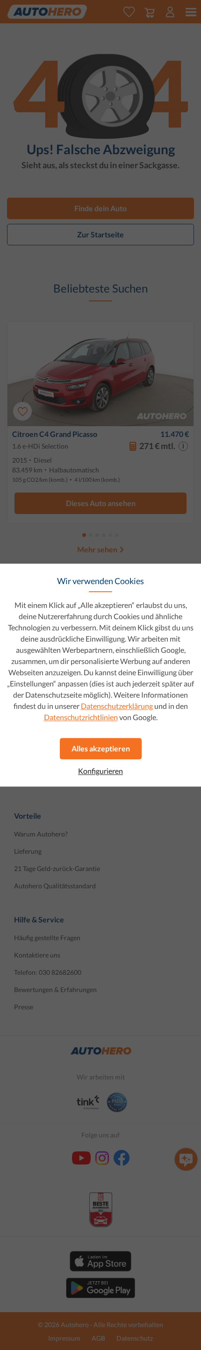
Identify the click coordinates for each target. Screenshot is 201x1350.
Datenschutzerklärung (117, 705)
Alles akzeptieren (101, 748)
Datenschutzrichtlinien (81, 717)
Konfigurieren (100, 771)
